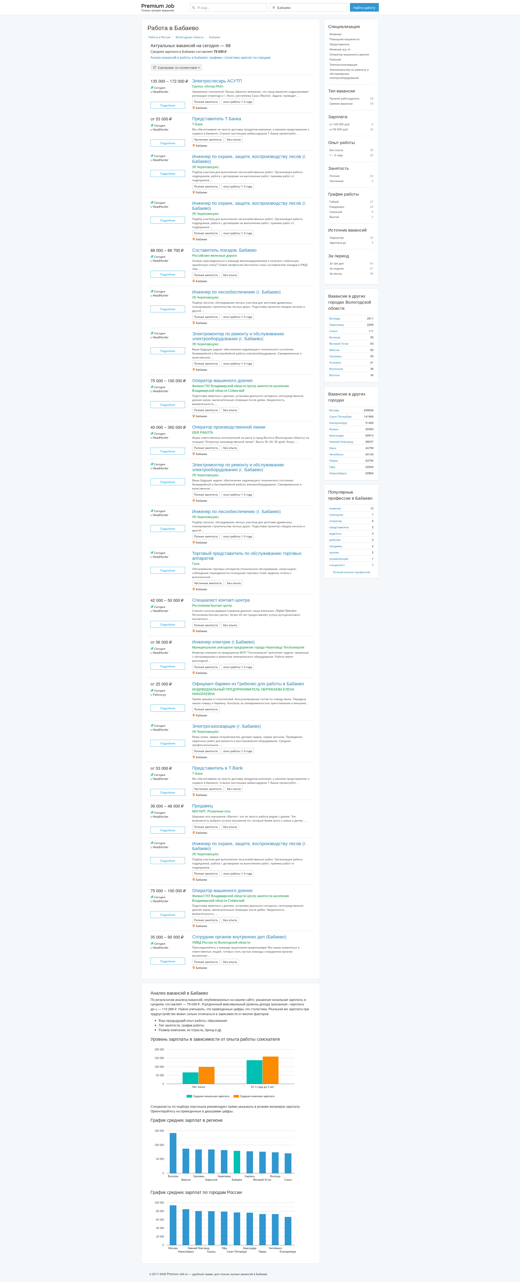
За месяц (351, 273)
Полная (351, 176)
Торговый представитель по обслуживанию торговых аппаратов (247, 555)
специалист (337, 565)
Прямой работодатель (351, 98)
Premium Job (157, 7)
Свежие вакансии (351, 103)
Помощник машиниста (344, 39)
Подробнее (167, 105)
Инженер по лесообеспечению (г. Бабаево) (236, 291)
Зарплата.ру (351, 242)
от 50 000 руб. (351, 129)
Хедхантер (351, 237)
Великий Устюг (339, 343)
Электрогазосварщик (343, 64)
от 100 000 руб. (351, 124)
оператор (335, 521)
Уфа (332, 467)
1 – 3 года (351, 155)
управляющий (338, 559)
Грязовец (335, 356)
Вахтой (351, 217)
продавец (335, 546)
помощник (336, 514)
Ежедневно (351, 207)
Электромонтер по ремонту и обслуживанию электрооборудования (349, 73)
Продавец (202, 805)
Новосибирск (338, 473)
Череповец (336, 325)
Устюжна (335, 362)
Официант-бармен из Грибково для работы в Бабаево (248, 683)
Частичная (351, 181)
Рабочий (335, 59)
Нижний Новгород (341, 442)
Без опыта (351, 150)
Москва (334, 410)
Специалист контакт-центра (221, 600)
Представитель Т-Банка (216, 118)
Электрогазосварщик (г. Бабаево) (226, 726)
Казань (333, 429)
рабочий (334, 540)
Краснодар (336, 435)
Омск (332, 448)
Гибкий (351, 201)
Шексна (334, 350)
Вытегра (334, 337)
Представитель (339, 44)
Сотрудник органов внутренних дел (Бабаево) (239, 936)
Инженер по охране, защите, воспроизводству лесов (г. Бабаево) (249, 158)
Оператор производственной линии (228, 426)
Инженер (335, 34)
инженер (335, 508)
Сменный (351, 212)
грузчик (334, 552)
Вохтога (334, 375)
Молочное (336, 369)
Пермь (333, 460)
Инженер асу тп (339, 49)
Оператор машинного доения (222, 380)
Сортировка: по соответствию (177, 67)
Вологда (334, 318)
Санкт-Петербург (340, 416)
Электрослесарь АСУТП (217, 80)
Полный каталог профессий (351, 572)
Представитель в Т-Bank (217, 767)
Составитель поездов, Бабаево (224, 250)
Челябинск (336, 454)
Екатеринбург (338, 423)
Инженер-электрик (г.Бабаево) (223, 641)
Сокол (333, 331)
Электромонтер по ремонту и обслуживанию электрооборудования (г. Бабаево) (238, 335)
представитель (339, 527)
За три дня (351, 263)
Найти (364, 7)
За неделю (351, 268)
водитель (335, 533)
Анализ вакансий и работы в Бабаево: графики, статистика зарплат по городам (210, 57)
